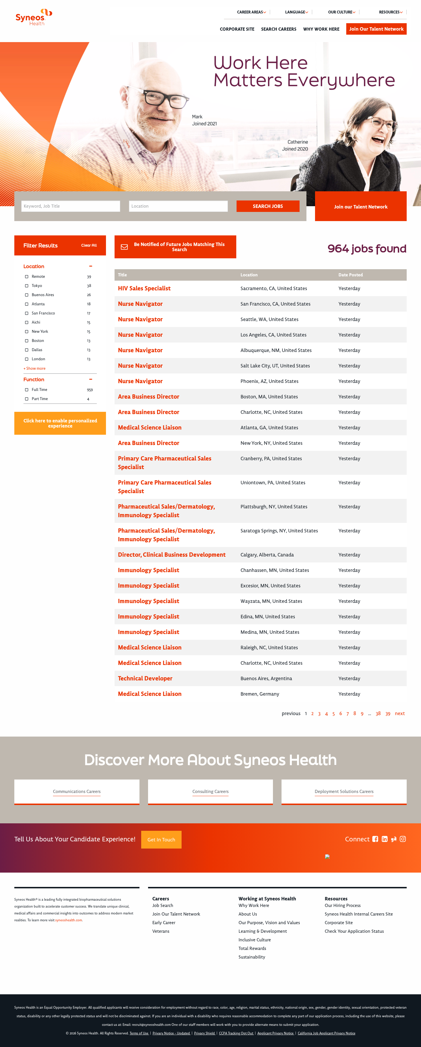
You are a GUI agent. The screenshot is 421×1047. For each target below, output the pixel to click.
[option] (210, 124)
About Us (248, 914)
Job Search (162, 905)
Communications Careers (77, 791)
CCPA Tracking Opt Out (236, 1033)
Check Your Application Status (354, 931)
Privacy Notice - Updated (172, 1033)
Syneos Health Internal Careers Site (359, 914)
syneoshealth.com (68, 920)
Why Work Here (321, 29)
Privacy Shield (205, 1033)
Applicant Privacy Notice (275, 1033)
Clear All (89, 245)
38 (378, 713)
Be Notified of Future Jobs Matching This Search (179, 247)
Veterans (160, 931)
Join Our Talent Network (376, 29)
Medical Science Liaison (150, 427)
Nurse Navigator (140, 304)
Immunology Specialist (148, 570)
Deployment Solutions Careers (344, 791)
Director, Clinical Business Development (172, 554)
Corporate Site (237, 29)
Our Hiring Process (343, 905)
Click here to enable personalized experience (60, 423)
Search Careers (278, 29)
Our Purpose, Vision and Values (269, 922)
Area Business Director (148, 396)
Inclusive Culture (255, 940)
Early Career (163, 922)
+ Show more (34, 369)
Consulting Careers (210, 791)
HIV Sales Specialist (144, 288)
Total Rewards (252, 948)
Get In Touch (161, 840)
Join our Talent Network (360, 207)
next (400, 713)
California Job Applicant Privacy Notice (326, 1033)
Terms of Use (139, 1033)
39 (387, 713)
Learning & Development (263, 931)
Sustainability (252, 957)
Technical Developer (145, 678)
